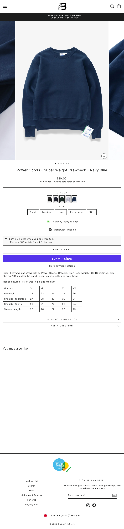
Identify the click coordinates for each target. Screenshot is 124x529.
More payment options (62, 266)
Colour (62, 193)
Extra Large (76, 212)
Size (62, 206)
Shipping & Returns (31, 495)
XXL (91, 212)
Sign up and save (91, 480)
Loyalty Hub (31, 504)
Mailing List (32, 481)
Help (31, 490)
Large (60, 212)
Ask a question (62, 326)
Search (31, 486)
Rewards (31, 500)
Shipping (56, 182)
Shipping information (62, 319)
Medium (46, 212)
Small (33, 212)
